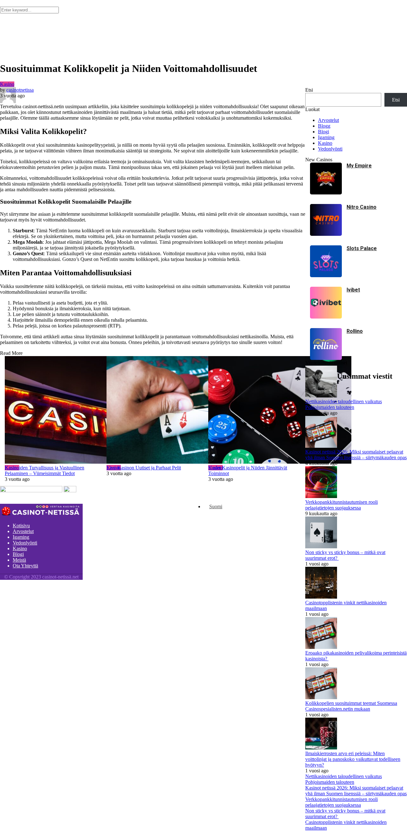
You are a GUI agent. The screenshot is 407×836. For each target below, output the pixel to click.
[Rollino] (326, 358)
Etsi (309, 90)
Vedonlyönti (25, 542)
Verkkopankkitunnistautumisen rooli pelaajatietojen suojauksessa (341, 802)
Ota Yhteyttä (25, 565)
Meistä (19, 560)
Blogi (18, 554)
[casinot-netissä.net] (41, 514)
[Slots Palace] (326, 275)
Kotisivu (21, 525)
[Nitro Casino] (326, 234)
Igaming (21, 537)
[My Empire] (326, 192)
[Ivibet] (326, 317)
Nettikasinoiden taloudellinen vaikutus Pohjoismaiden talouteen (343, 779)
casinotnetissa (20, 90)
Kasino (7, 84)
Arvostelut (23, 531)
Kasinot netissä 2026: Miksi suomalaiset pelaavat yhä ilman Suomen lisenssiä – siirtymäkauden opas (356, 790)
